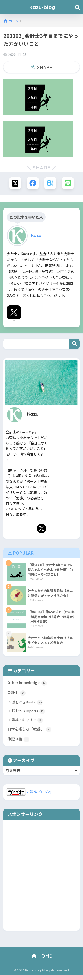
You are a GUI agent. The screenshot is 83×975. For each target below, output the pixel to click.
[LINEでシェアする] (68, 183)
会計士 (16, 692)
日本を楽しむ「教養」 (28, 729)
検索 (74, 344)
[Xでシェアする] (15, 183)
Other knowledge (26, 682)
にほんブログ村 (39, 791)
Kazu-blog (42, 7)
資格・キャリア (26, 719)
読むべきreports (28, 710)
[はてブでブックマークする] (50, 183)
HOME (44, 956)
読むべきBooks (27, 702)
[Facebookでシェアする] (33, 183)
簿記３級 (17, 739)
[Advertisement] (41, 878)
